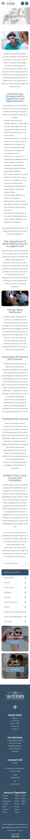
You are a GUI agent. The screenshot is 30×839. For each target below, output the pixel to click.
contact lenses (9, 588)
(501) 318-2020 (15, 778)
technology (8, 622)
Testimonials (15, 726)
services (7, 583)
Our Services (15, 721)
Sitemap (20, 830)
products (7, 607)
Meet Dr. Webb (15, 724)
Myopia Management (15, 746)
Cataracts (15, 751)
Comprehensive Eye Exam (15, 740)
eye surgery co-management (14, 612)
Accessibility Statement (19, 827)
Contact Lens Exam (15, 743)
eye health (7, 597)
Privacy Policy (11, 830)
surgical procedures (10, 602)
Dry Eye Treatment (15, 749)
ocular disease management (13, 617)
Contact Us (15, 669)
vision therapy (9, 578)
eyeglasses (7, 592)
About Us (15, 718)
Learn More (15, 642)
